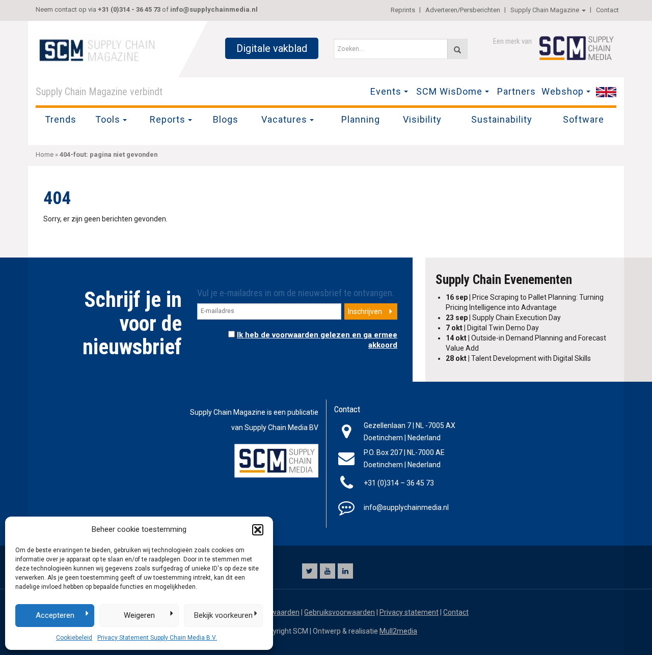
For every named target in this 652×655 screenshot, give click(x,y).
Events (385, 91)
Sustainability (501, 119)
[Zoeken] (457, 49)
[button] (258, 530)
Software (583, 119)
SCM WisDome (449, 91)
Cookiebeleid (74, 637)
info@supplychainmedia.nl (214, 9)
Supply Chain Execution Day (503, 318)
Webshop (562, 91)
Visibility (422, 119)
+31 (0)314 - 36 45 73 (129, 9)
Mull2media (398, 631)
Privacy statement (409, 612)
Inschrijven (365, 311)
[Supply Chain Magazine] (99, 49)
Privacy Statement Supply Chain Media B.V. (157, 637)
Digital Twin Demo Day (492, 328)
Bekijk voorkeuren (223, 615)
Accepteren (55, 615)
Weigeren (139, 615)
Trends (60, 119)
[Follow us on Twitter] (309, 571)
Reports (167, 119)
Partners (516, 91)
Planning (360, 119)
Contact (607, 10)
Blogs (225, 119)
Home (44, 154)
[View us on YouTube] (327, 571)
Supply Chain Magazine (544, 10)
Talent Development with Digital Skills (518, 358)
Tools (107, 119)
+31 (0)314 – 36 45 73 (399, 483)
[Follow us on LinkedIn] (345, 571)
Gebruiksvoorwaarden (339, 612)
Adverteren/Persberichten (462, 10)
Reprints (403, 10)
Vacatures (284, 119)
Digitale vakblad (271, 48)
